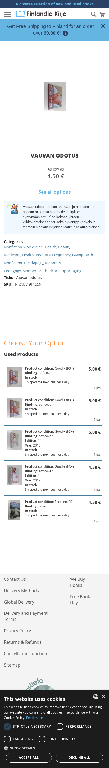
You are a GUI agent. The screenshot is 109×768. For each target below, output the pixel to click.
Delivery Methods (21, 590)
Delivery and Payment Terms (26, 616)
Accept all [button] (29, 757)
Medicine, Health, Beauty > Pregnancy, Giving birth (48, 254)
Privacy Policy (17, 631)
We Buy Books (77, 582)
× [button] (103, 697)
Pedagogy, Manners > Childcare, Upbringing (42, 270)
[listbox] (95, 696)
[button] (54, 747)
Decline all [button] (79, 757)
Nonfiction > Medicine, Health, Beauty (37, 246)
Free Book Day (80, 600)
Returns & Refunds (23, 642)
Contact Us (15, 579)
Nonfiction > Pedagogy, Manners (32, 262)
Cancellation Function (25, 653)
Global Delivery (19, 602)
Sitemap (12, 665)
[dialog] (54, 729)
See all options (55, 192)
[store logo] (41, 14)
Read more (34, 717)
